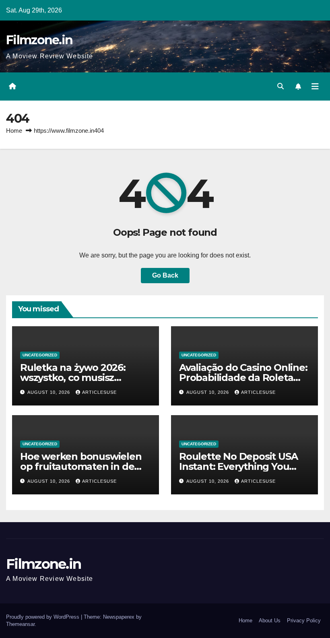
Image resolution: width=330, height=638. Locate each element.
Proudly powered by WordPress (43, 617)
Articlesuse (99, 392)
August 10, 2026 (49, 392)
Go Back (165, 275)
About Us (269, 620)
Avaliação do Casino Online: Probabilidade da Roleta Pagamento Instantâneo (243, 377)
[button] (280, 86)
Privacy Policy (304, 620)
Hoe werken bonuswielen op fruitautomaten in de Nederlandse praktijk (81, 466)
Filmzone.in (39, 40)
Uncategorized (40, 355)
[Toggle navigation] (315, 86)
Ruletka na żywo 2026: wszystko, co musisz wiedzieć (73, 377)
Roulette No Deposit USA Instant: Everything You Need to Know (238, 466)
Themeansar (20, 624)
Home (14, 130)
